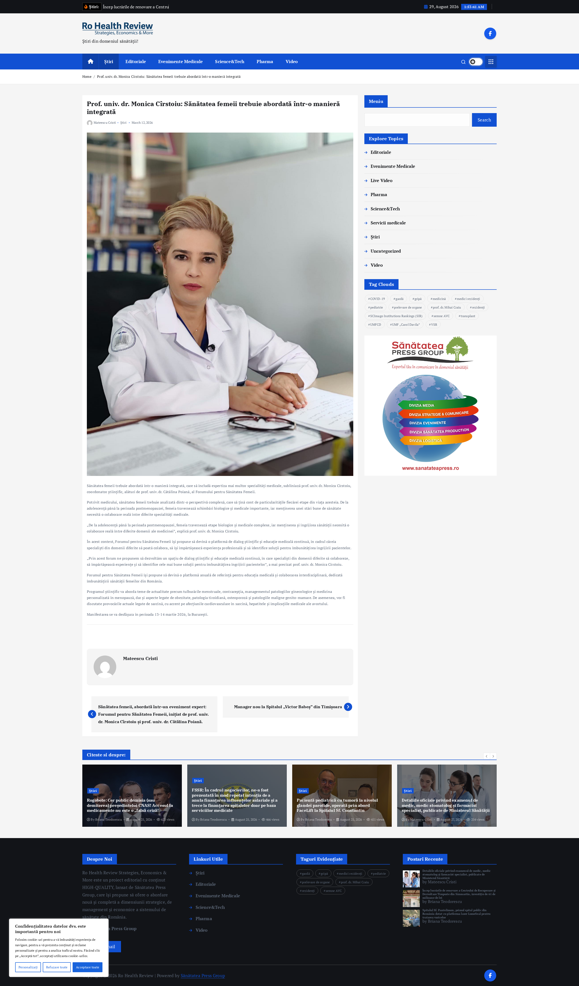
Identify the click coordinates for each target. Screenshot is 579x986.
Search (484, 120)
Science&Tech (229, 61)
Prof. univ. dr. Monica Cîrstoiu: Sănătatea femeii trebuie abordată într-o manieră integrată (169, 76)
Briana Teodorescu (108, 819)
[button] (486, 756)
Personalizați (28, 967)
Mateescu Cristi (105, 122)
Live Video (381, 180)
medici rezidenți (468, 299)
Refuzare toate (57, 967)
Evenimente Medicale (180, 61)
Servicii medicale (388, 223)
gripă (418, 299)
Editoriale (136, 61)
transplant (468, 316)
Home (87, 76)
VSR (434, 324)
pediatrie (376, 307)
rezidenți (478, 307)
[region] (59, 948)
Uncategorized (386, 251)
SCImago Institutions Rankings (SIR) (396, 316)
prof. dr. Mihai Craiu (447, 307)
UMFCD (375, 324)
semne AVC (442, 316)
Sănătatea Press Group (112, 928)
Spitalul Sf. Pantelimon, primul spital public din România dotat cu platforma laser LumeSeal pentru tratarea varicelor (456, 913)
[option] (132, 796)
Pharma (265, 61)
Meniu (376, 101)
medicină (439, 299)
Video (292, 61)
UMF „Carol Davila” (406, 324)
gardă (399, 299)
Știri (108, 61)
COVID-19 (377, 299)
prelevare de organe (408, 307)
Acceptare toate (87, 967)
